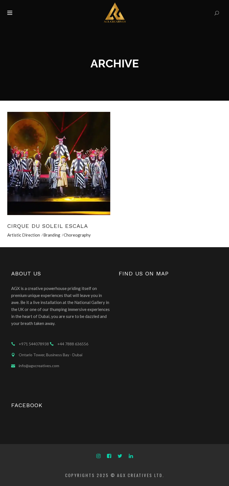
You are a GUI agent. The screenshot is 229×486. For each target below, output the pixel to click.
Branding (51, 234)
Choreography (77, 234)
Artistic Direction (23, 234)
